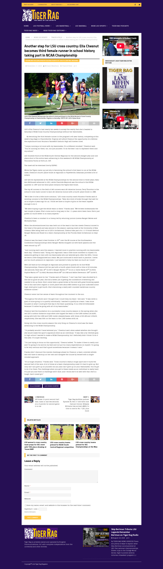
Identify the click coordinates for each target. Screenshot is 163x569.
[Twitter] (139, 5)
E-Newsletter (42, 5)
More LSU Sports (98, 25)
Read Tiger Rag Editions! (54, 30)
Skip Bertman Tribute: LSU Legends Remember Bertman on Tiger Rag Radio (124, 532)
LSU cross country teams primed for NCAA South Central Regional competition (62, 444)
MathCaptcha (32, 512)
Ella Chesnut (35, 386)
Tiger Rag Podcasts (120, 25)
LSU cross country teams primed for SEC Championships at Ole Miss (86, 444)
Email (27, 492)
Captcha (27, 509)
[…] (135, 555)
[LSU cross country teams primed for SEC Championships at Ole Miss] (88, 432)
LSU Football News (41, 25)
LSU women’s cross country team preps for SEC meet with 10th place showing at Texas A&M (35, 445)
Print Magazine (28, 5)
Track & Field (67, 66)
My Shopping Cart (73, 5)
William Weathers (52, 66)
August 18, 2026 (119, 538)
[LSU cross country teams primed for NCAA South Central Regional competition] (62, 432)
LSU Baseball (81, 25)
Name (27, 485)
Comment (28, 469)
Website (27, 498)
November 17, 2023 (34, 66)
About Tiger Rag (56, 5)
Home (26, 25)
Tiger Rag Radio (30, 30)
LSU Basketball (62, 25)
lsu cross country (51, 386)
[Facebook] (135, 5)
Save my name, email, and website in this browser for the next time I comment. (59, 505)
